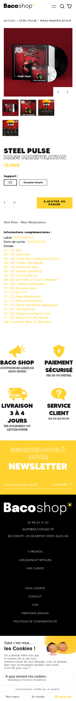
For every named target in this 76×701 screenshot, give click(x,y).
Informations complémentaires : (28, 232)
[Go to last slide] (58, 92)
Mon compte (35, 588)
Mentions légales (35, 613)
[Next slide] (67, 92)
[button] (62, 6)
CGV (35, 605)
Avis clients (35, 568)
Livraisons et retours (35, 560)
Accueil (10, 20)
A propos (35, 551)
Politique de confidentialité (35, 621)
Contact (35, 596)
